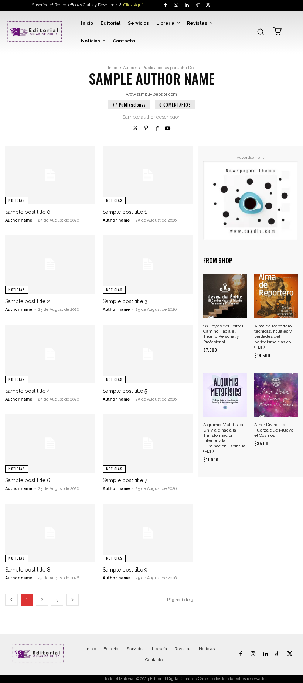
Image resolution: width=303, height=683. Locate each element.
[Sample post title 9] (148, 533)
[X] (207, 5)
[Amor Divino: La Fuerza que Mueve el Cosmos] (276, 395)
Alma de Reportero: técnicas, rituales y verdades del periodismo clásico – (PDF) (274, 336)
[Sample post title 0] (50, 175)
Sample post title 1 (125, 212)
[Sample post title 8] (50, 533)
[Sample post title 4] (50, 354)
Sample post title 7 (125, 480)
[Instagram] (176, 5)
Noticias (16, 200)
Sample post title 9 (125, 570)
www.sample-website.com (151, 94)
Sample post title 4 (27, 391)
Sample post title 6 (27, 480)
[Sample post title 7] (148, 443)
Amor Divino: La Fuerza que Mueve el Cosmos (273, 430)
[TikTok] (197, 5)
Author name (19, 220)
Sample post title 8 (27, 570)
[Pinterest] (146, 128)
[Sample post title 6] (50, 443)
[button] (260, 32)
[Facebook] (165, 5)
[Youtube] (167, 128)
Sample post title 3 (125, 301)
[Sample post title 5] (148, 354)
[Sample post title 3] (148, 264)
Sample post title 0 (27, 212)
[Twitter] (135, 128)
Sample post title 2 (27, 301)
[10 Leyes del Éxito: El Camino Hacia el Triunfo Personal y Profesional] (225, 296)
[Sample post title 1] (148, 175)
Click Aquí (133, 5)
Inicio (113, 67)
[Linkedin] (186, 5)
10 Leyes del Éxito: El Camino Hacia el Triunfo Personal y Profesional (224, 333)
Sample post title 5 (125, 391)
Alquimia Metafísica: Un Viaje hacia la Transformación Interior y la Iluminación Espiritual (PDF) (224, 438)
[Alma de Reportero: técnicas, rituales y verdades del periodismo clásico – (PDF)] (276, 296)
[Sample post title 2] (50, 264)
